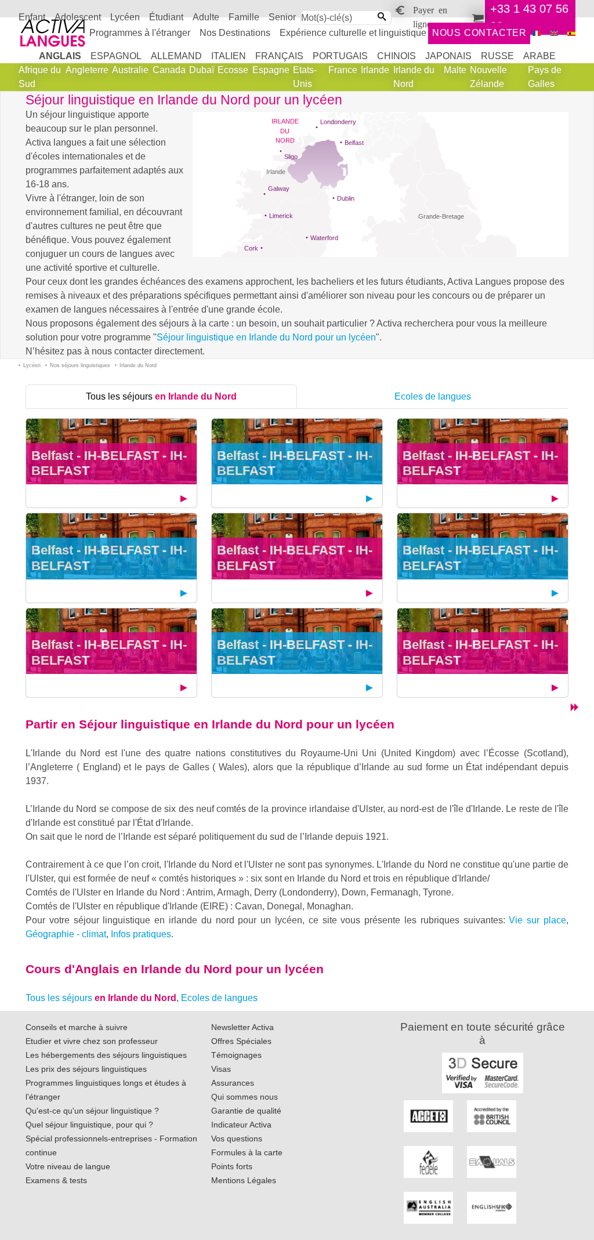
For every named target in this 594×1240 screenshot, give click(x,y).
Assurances (232, 1082)
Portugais (340, 56)
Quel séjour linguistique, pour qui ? (89, 1124)
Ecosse (233, 70)
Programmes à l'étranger (139, 33)
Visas (221, 1069)
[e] (554, 33)
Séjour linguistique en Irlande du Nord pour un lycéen (266, 337)
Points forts (231, 1166)
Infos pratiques (141, 934)
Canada (169, 70)
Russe (497, 56)
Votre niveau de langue (68, 1166)
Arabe (539, 56)
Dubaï (201, 70)
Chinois (396, 56)
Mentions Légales (243, 1180)
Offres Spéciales (241, 1041)
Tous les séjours (161, 396)
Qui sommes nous (244, 1096)
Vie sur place (537, 920)
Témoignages (236, 1055)
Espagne (270, 70)
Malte (455, 70)
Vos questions (236, 1138)
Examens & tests (56, 1180)
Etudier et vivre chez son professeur (92, 1041)
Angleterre (87, 70)
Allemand (176, 56)
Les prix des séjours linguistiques (86, 1069)
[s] (571, 33)
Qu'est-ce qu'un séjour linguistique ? (92, 1110)
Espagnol (116, 56)
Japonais (448, 56)
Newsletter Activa (242, 1027)
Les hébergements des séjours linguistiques (106, 1055)
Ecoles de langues (432, 396)
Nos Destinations (235, 33)
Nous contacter (479, 33)
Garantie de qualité (246, 1110)
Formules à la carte (246, 1152)
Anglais (60, 56)
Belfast (354, 142)
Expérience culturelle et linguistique (353, 33)
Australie (130, 70)
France (342, 70)
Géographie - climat (66, 934)
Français (279, 56)
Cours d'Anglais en (175, 969)
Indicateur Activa (241, 1124)
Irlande (375, 70)
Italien (228, 56)
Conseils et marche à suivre (77, 1027)
